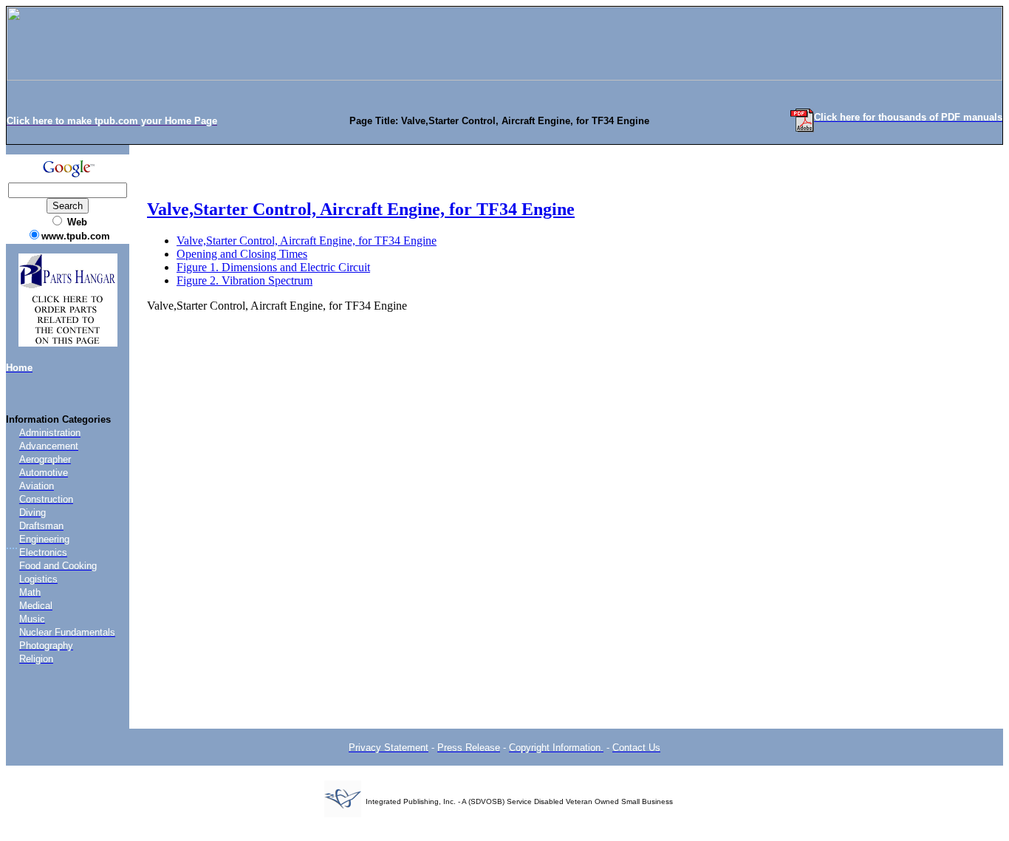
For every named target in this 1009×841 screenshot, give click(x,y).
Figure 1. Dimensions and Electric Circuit (273, 267)
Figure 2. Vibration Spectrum (244, 280)
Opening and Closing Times (242, 254)
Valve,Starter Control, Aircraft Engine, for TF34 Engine (361, 209)
